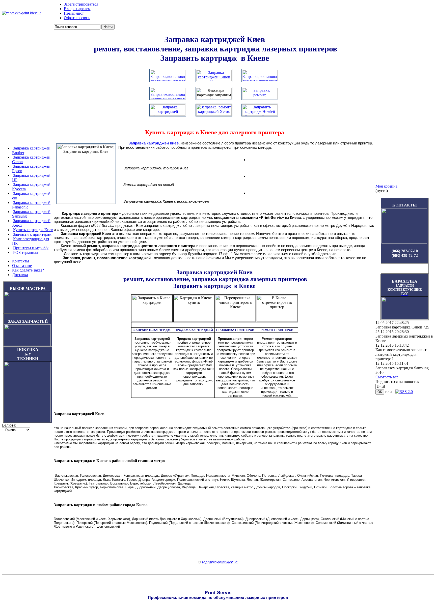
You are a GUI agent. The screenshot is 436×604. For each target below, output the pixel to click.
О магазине (22, 265)
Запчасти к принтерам (32, 234)
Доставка (20, 275)
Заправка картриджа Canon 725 (402, 327)
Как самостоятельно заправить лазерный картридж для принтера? (401, 354)
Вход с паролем (77, 9)
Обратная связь (77, 18)
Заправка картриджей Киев (153, 143)
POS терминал (25, 252)
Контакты (20, 261)
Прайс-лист (74, 13)
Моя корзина (386, 186)
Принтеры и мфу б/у (30, 248)
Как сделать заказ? (28, 270)
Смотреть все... (388, 377)
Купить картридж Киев (33, 230)
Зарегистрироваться (81, 4)
